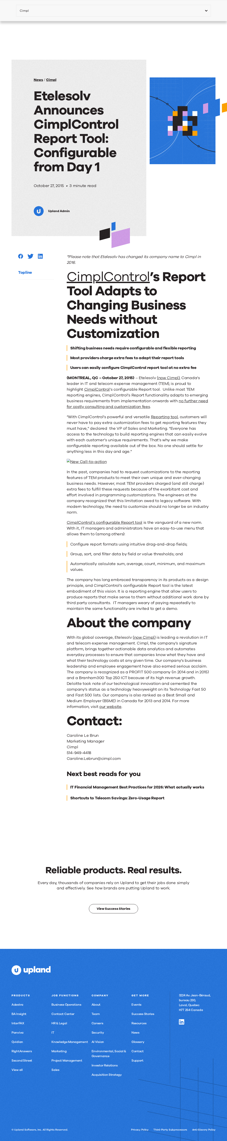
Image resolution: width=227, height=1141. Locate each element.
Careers (97, 1023)
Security (98, 1033)
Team (96, 1014)
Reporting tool (164, 417)
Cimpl (51, 79)
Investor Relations (105, 1065)
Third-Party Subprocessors (170, 1129)
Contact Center (62, 1014)
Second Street (22, 1060)
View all (17, 1070)
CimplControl (108, 277)
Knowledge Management (69, 1042)
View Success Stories (113, 908)
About (96, 1005)
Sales (55, 1070)
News (38, 79)
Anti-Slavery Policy (203, 1129)
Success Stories (142, 1014)
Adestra (17, 1005)
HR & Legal (59, 1023)
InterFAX (18, 1023)
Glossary (137, 1042)
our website (110, 706)
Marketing (59, 1051)
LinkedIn (181, 1022)
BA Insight (19, 1014)
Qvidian (17, 1042)
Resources (138, 1023)
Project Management (66, 1060)
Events (136, 1005)
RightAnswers (22, 1051)
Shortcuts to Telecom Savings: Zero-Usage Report (117, 798)
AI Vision (98, 1042)
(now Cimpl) (168, 377)
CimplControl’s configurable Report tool (104, 522)
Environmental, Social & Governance (109, 1053)
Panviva (17, 1033)
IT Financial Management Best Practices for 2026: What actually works (137, 787)
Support (137, 1060)
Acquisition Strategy (107, 1075)
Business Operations (66, 1005)
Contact (137, 1051)
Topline (25, 272)
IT (52, 1033)
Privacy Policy (140, 1129)
